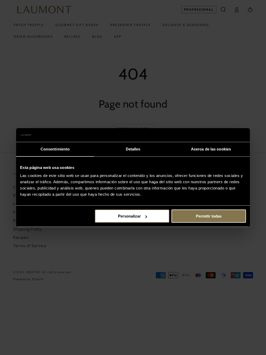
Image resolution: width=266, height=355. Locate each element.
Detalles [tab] (133, 149)
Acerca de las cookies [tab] (211, 149)
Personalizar (129, 216)
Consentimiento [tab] (55, 149)
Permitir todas (209, 216)
